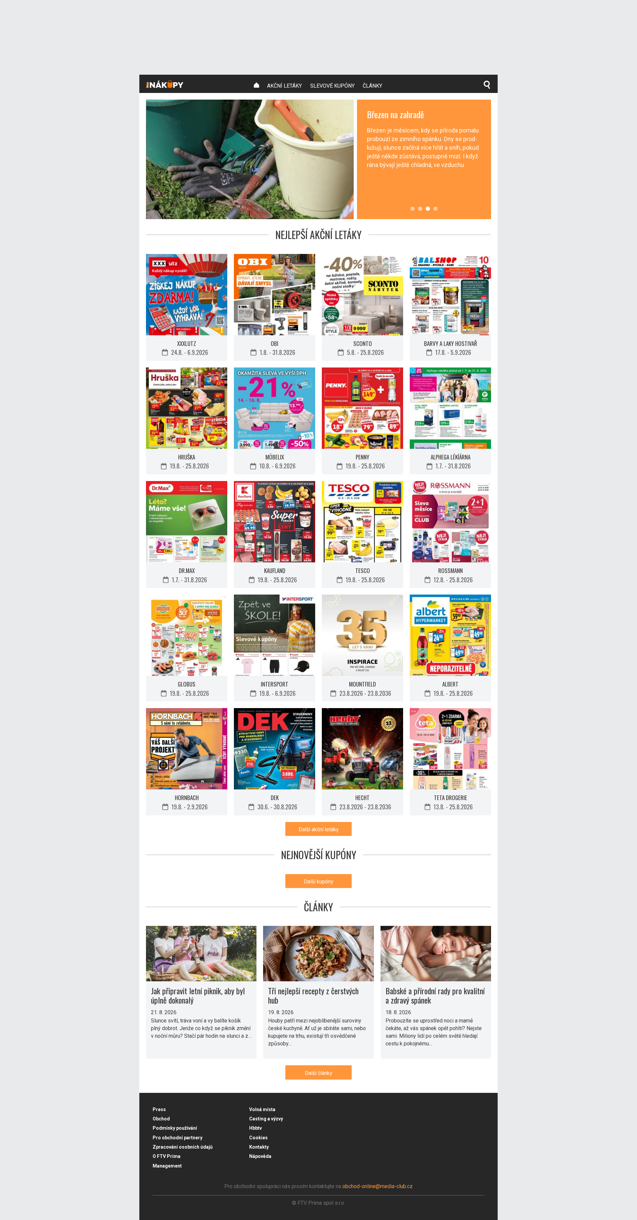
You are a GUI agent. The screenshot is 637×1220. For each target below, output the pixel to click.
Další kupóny (318, 881)
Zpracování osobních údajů (183, 1147)
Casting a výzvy (266, 1118)
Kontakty (259, 1147)
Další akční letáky (319, 829)
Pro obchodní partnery (177, 1137)
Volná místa (262, 1109)
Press (159, 1109)
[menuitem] (256, 85)
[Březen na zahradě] (420, 208)
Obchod (161, 1118)
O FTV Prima (166, 1156)
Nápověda (260, 1156)
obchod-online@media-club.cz (377, 1186)
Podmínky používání (175, 1128)
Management (167, 1166)
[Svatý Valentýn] (435, 208)
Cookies (258, 1137)
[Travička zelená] (412, 208)
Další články (318, 1073)
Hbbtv (255, 1128)
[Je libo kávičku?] (250, 159)
